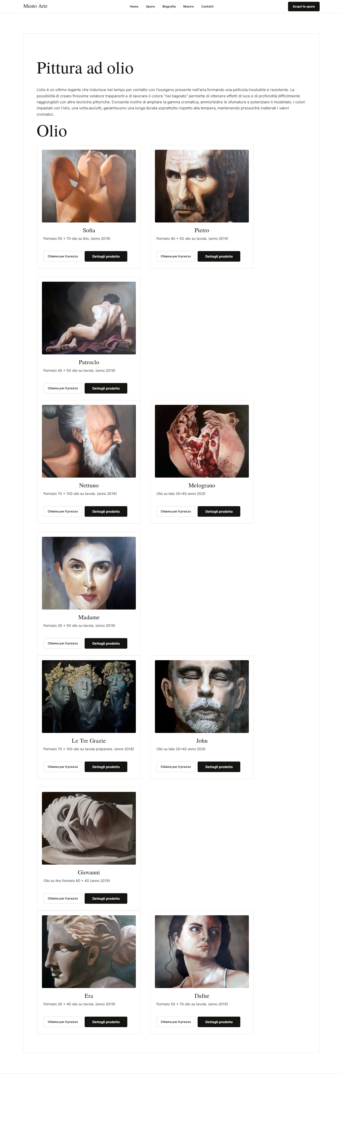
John (202, 740)
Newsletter (257, 1094)
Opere (150, 6)
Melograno (202, 485)
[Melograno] (202, 441)
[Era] (89, 951)
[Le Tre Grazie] (89, 696)
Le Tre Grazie (89, 740)
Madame (89, 617)
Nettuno (89, 485)
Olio (185, 1117)
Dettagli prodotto (106, 257)
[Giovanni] (89, 828)
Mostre (188, 6)
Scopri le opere (304, 6)
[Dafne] (202, 951)
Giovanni (89, 872)
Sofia (89, 230)
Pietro (202, 230)
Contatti (207, 6)
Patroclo (89, 362)
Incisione (189, 1111)
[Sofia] (89, 186)
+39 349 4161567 (35, 1124)
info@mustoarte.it (35, 1117)
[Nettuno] (89, 441)
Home (134, 6)
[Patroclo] (89, 318)
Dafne (202, 995)
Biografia (169, 6)
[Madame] (89, 573)
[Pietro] (202, 186)
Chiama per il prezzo (63, 256)
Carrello (188, 1124)
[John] (202, 696)
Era (89, 995)
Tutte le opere (192, 1104)
